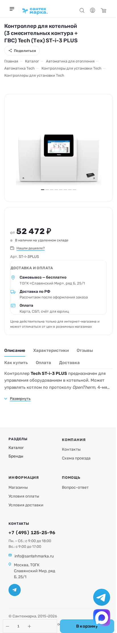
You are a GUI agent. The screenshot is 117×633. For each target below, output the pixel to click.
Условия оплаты (24, 496)
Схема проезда (76, 458)
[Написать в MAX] (101, 617)
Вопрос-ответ (75, 487)
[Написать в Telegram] (101, 597)
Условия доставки (26, 505)
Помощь (71, 477)
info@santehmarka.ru (34, 556)
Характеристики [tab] (51, 350)
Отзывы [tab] (85, 350)
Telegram (15, 590)
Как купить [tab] (16, 362)
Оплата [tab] (43, 362)
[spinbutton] (18, 626)
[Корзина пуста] (103, 11)
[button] (7, 626)
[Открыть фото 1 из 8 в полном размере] (58, 159)
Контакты (71, 449)
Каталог (16, 447)
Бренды (16, 456)
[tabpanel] (58, 385)
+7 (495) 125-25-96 (32, 532)
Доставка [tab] (69, 362)
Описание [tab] (14, 350)
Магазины (18, 487)
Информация (24, 477)
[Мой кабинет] (92, 11)
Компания (73, 440)
